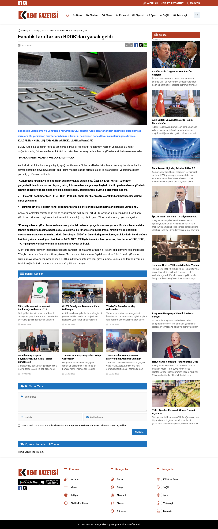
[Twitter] (25, 3)
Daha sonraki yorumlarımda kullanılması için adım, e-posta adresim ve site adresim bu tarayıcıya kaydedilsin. (74, 425)
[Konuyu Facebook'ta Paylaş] (136, 45)
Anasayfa (25, 30)
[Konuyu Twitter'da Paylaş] (141, 45)
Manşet (37, 30)
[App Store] (49, 483)
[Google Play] (28, 483)
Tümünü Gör (157, 39)
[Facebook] (20, 3)
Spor (43, 30)
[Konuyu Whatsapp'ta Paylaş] (145, 45)
